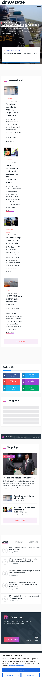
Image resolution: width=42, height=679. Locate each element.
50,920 (13, 388)
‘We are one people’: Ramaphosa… (19, 478)
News (8, 290)
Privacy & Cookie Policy (16, 665)
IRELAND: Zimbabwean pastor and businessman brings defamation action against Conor (23, 584)
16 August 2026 (12, 293)
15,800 (31, 388)
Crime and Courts (12, 22)
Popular (19, 542)
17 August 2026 (12, 235)
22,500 (13, 382)
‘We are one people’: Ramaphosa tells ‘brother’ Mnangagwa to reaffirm (23, 560)
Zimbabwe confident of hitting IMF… (24, 497)
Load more (21, 342)
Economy (9, 98)
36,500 (31, 375)
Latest (5, 542)
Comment (33, 542)
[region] (21, 666)
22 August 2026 (12, 101)
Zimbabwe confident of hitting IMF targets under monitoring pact (24, 572)
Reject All (30, 675)
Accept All (21, 670)
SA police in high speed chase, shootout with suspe (20, 25)
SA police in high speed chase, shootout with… (13, 240)
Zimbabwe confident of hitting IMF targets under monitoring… (12, 110)
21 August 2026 (12, 162)
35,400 (31, 382)
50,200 (13, 375)
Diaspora (9, 160)
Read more (10, 141)
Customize (10, 675)
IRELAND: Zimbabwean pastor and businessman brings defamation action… (12, 174)
